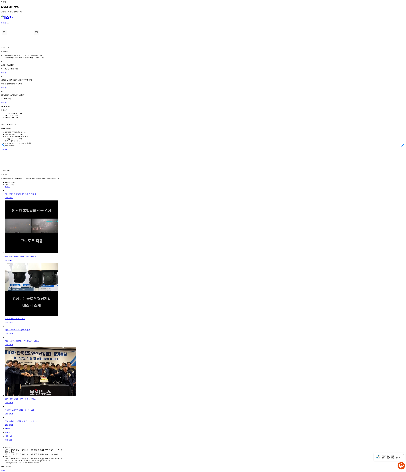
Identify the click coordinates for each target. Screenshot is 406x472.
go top (3, 470)
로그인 (3, 23)
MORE (7, 187)
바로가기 (4, 72)
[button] (3, 144)
